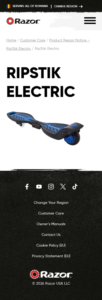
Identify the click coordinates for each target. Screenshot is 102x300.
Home (11, 40)
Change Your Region (51, 202)
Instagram (51, 186)
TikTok (75, 186)
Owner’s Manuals (51, 224)
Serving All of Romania (30, 6)
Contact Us (51, 234)
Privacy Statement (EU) (51, 256)
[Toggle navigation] (90, 20)
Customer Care (32, 40)
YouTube (39, 186)
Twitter (63, 186)
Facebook (27, 186)
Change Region (66, 6)
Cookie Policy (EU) (51, 245)
